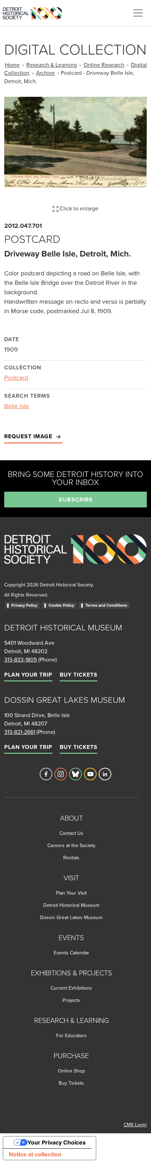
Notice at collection (35, 1154)
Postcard (16, 377)
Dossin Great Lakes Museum (71, 917)
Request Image (29, 436)
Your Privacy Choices (56, 1142)
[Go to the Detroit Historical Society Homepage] (35, 12)
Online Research (104, 64)
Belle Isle (16, 406)
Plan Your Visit (71, 892)
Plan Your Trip (28, 675)
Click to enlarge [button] (78, 208)
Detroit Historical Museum (71, 905)
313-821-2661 (19, 732)
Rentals (71, 857)
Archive (45, 73)
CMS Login (135, 1124)
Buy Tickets (78, 675)
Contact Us (71, 833)
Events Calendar (71, 952)
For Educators (71, 1035)
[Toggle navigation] (138, 13)
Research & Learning (51, 64)
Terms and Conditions (106, 605)
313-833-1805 (20, 659)
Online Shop (71, 1070)
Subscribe (76, 500)
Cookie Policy (61, 605)
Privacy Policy (24, 605)
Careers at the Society (71, 845)
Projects (71, 1000)
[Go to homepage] (75, 556)
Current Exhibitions (71, 987)
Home (12, 64)
